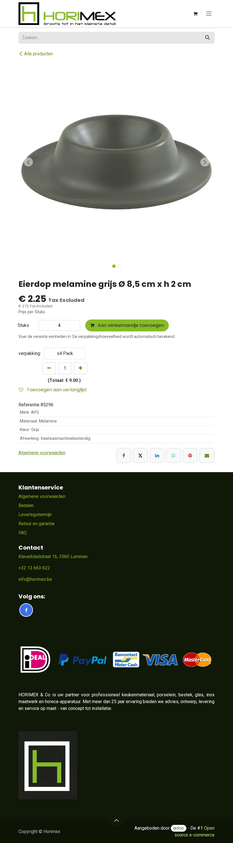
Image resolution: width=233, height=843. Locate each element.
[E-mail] (207, 455)
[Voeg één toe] (80, 368)
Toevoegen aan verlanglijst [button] (56, 389)
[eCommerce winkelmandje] (195, 13)
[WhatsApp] (173, 455)
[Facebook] (124, 455)
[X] (140, 455)
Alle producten (38, 53)
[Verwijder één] (49, 368)
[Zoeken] (207, 38)
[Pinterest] (190, 455)
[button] (28, 162)
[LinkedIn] (157, 455)
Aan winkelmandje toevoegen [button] (130, 325)
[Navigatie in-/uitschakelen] (209, 14)
